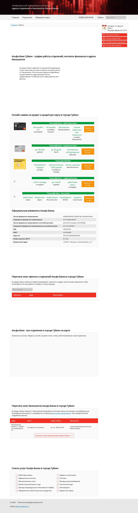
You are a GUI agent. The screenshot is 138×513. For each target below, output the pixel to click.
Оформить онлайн (89, 129)
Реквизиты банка (112, 35)
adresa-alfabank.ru (22, 506)
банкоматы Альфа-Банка (61, 413)
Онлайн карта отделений (115, 42)
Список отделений (113, 38)
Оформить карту (42, 17)
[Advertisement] (54, 40)
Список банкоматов (113, 45)
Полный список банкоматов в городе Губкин (52, 435)
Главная (15, 17)
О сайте (13, 502)
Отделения (27, 17)
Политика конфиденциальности (30, 502)
